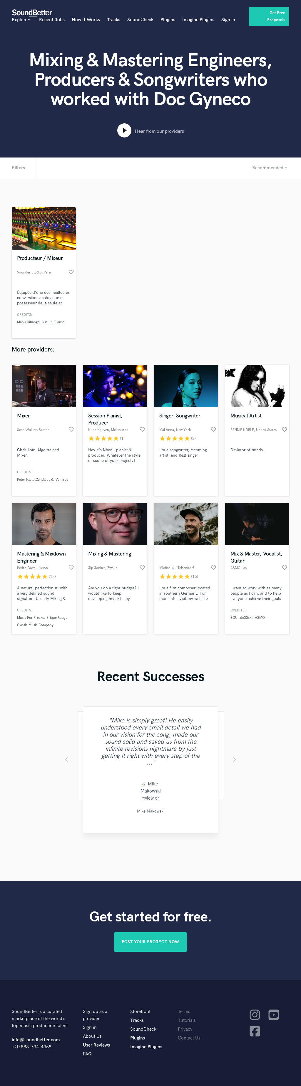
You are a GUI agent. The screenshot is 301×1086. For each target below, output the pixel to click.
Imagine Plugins (198, 20)
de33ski (246, 618)
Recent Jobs (52, 20)
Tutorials (187, 1020)
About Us (92, 1036)
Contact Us (189, 1038)
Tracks (113, 20)
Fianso (59, 322)
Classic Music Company (35, 625)
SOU (234, 618)
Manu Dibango (28, 322)
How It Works (86, 20)
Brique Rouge (56, 618)
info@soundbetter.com (36, 1040)
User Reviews (96, 1045)
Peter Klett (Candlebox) (35, 479)
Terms (184, 1011)
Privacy (185, 1029)
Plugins (167, 20)
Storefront (140, 1011)
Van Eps (62, 479)
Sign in (228, 20)
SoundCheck (140, 20)
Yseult (47, 322)
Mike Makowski (150, 811)
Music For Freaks (30, 618)
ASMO (260, 618)
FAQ (87, 1054)
